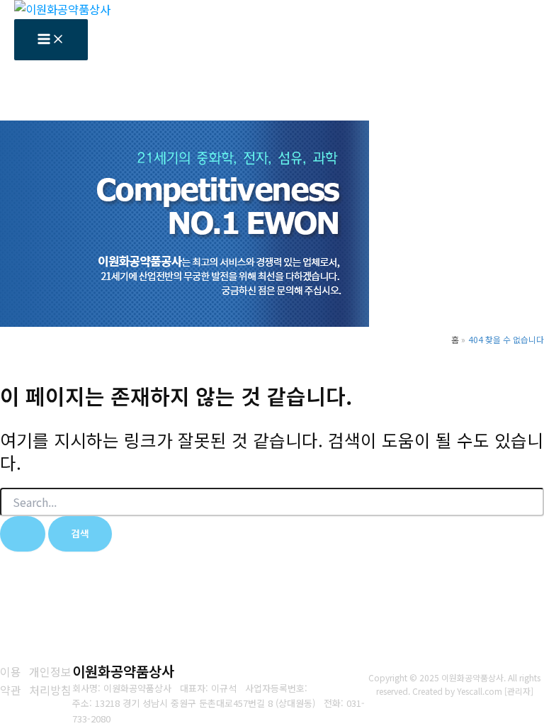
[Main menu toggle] (51, 39)
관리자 (519, 691)
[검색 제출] (22, 534)
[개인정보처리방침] (51, 681)
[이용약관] (11, 681)
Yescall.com (479, 691)
